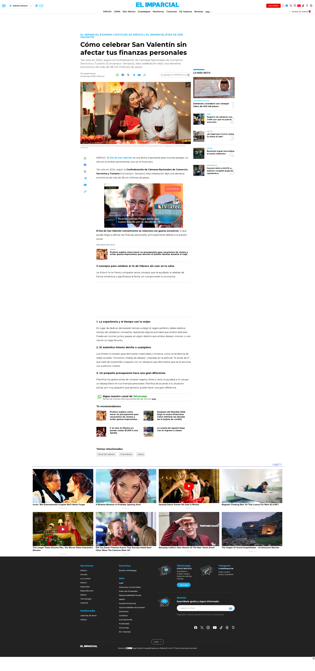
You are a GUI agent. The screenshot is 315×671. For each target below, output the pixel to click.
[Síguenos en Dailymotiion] (233, 627)
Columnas (171, 11)
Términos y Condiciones (213, 614)
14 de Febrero (126, 454)
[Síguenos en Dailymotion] (311, 5)
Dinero (83, 582)
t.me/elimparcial (225, 569)
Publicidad (124, 623)
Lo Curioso (85, 578)
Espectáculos (86, 591)
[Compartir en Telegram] (133, 74)
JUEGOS (107, 11)
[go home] (88, 646)
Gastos (141, 454)
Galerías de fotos (88, 615)
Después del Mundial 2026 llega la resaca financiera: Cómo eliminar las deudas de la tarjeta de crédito (171, 415)
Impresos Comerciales (130, 587)
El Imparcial (89, 34)
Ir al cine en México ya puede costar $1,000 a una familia (124, 430)
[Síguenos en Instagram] (295, 5)
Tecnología (85, 599)
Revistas (198, 11)
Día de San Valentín (106, 454)
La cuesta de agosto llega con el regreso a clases (171, 429)
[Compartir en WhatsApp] (117, 74)
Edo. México (129, 11)
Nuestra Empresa (127, 603)
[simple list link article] (214, 88)
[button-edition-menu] (290, 11)
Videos (83, 619)
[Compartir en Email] (139, 74)
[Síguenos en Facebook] (287, 5)
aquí (154, 399)
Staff (121, 583)
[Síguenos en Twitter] (291, 5)
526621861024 (184, 569)
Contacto (123, 615)
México (83, 570)
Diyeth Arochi (90, 73)
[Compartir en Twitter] (128, 74)
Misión (122, 599)
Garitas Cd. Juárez (300, 12)
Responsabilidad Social (130, 595)
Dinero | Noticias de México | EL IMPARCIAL (133, 34)
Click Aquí (184, 585)
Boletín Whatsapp (128, 570)
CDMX (117, 11)
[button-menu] (3, 6)
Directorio (124, 611)
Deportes (85, 586)
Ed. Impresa (185, 11)
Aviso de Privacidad (128, 591)
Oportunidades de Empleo (132, 607)
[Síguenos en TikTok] (303, 5)
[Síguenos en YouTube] (299, 5)
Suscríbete (273, 6)
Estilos (83, 595)
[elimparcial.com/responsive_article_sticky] (313, 658)
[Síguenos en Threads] (307, 5)
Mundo (83, 574)
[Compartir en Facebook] (123, 74)
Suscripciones (125, 619)
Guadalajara (144, 11)
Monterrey (158, 11)
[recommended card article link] (101, 254)
